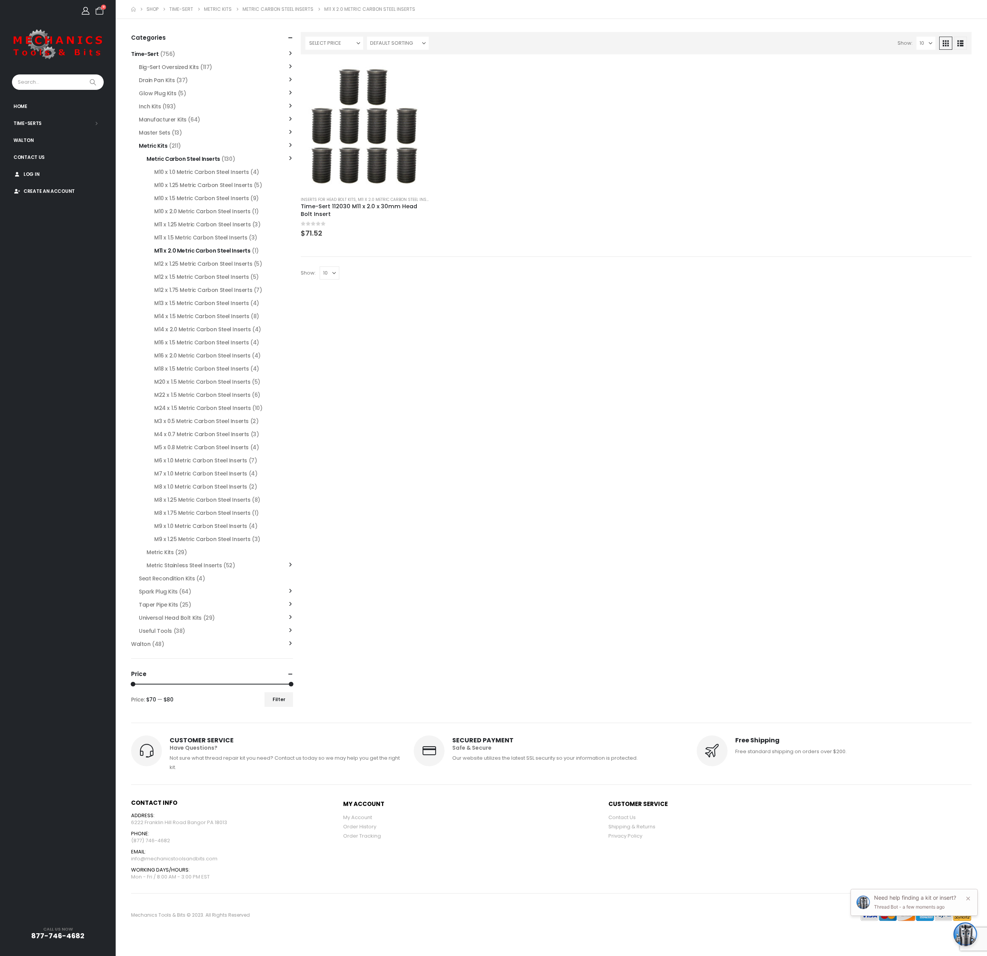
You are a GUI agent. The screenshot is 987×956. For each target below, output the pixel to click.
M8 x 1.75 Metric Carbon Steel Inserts (202, 513)
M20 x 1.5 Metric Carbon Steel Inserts (202, 382)
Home (20, 106)
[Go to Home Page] (133, 9)
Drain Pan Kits (157, 80)
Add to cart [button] (416, 75)
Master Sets (154, 133)
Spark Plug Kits (158, 591)
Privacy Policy (625, 836)
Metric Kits (153, 146)
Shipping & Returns (631, 826)
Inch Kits (150, 106)
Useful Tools (155, 631)
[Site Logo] (58, 44)
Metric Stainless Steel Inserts (184, 565)
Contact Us (29, 157)
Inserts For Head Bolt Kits (328, 199)
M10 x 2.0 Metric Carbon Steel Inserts (202, 211)
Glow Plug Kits (157, 93)
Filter (279, 699)
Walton (23, 140)
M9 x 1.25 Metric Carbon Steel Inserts (202, 539)
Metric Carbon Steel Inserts (183, 159)
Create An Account (49, 191)
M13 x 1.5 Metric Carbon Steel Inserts (201, 303)
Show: (905, 43)
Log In (31, 174)
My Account (357, 817)
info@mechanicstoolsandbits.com (174, 858)
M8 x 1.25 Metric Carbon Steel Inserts (202, 500)
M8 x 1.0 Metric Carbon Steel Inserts (200, 487)
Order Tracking (362, 836)
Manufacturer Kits (163, 119)
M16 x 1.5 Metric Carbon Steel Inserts (201, 342)
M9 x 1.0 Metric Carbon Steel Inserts (200, 526)
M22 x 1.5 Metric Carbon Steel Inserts (202, 395)
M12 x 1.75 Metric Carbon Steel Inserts (203, 290)
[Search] (94, 82)
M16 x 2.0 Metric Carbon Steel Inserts (202, 355)
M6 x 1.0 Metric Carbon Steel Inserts (200, 460)
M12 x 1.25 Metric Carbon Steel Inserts (203, 264)
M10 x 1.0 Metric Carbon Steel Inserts (201, 172)
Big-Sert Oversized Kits (169, 67)
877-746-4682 (57, 936)
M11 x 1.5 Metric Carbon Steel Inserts (200, 237)
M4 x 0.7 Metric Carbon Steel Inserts (201, 434)
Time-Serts (27, 123)
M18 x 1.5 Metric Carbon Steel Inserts (201, 369)
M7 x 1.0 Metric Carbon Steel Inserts (200, 473)
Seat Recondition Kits (167, 578)
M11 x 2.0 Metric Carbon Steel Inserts (397, 199)
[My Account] (85, 10)
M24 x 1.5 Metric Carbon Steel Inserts (202, 408)
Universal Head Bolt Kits (170, 618)
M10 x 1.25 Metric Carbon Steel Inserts (203, 185)
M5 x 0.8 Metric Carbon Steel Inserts (201, 447)
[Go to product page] (365, 126)
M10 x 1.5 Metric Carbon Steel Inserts (201, 198)
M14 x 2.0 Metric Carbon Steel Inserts (202, 329)
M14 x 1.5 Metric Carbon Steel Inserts (201, 316)
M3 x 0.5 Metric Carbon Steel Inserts (201, 421)
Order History (359, 826)
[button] (945, 43)
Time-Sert (144, 54)
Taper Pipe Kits (158, 605)
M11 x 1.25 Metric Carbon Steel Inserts (202, 224)
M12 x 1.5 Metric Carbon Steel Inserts (201, 277)
